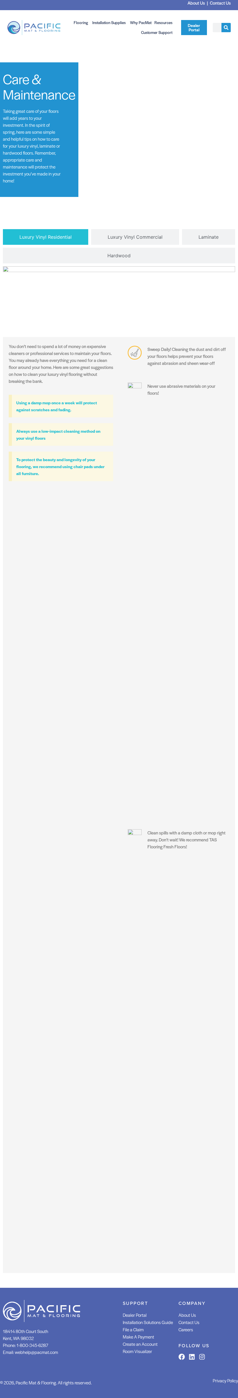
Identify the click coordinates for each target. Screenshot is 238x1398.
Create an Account (140, 1344)
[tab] (45, 237)
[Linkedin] (192, 1357)
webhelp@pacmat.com (36, 1352)
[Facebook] (181, 1357)
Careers (185, 1329)
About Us (187, 1315)
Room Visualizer (137, 1351)
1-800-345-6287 (32, 1345)
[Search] (226, 27)
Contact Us (188, 1322)
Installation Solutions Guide (148, 1322)
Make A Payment (138, 1337)
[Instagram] (202, 1357)
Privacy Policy (225, 1380)
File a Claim (133, 1329)
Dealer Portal (135, 1315)
